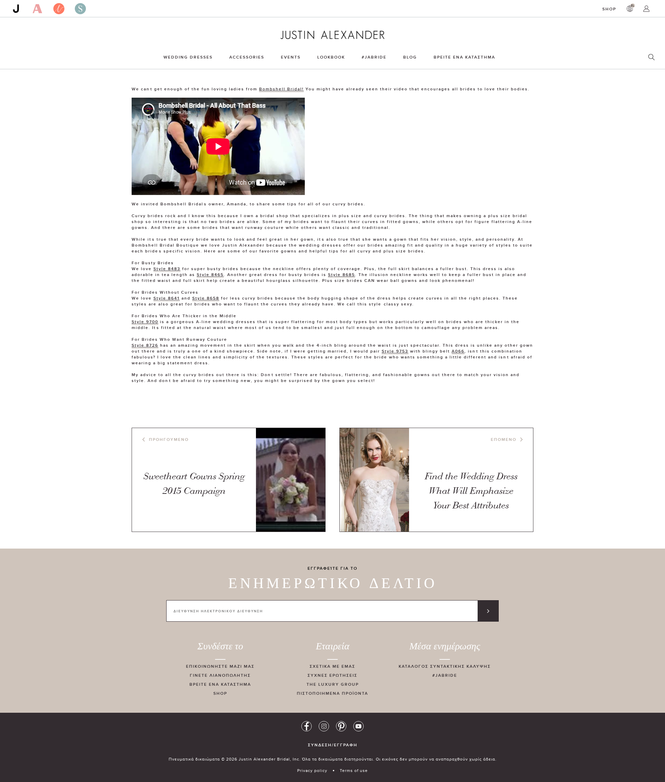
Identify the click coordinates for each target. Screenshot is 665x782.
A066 (458, 351)
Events (291, 57)
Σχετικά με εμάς (332, 666)
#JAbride (374, 57)
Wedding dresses (188, 57)
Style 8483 (166, 269)
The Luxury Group (333, 684)
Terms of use (354, 770)
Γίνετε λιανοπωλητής (220, 675)
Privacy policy (312, 770)
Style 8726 (145, 345)
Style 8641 (166, 298)
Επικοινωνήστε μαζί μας (220, 666)
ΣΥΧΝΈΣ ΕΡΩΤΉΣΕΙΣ (332, 675)
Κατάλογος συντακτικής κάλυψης (445, 666)
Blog (410, 57)
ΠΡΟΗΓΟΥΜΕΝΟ (169, 439)
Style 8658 (205, 298)
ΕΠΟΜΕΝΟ (503, 439)
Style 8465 (210, 274)
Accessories (246, 57)
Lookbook (331, 57)
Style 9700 (145, 322)
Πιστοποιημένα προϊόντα (332, 693)
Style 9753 (395, 351)
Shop (609, 9)
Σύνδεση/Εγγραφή (332, 745)
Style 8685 (341, 274)
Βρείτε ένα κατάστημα (464, 57)
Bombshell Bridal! (281, 89)
